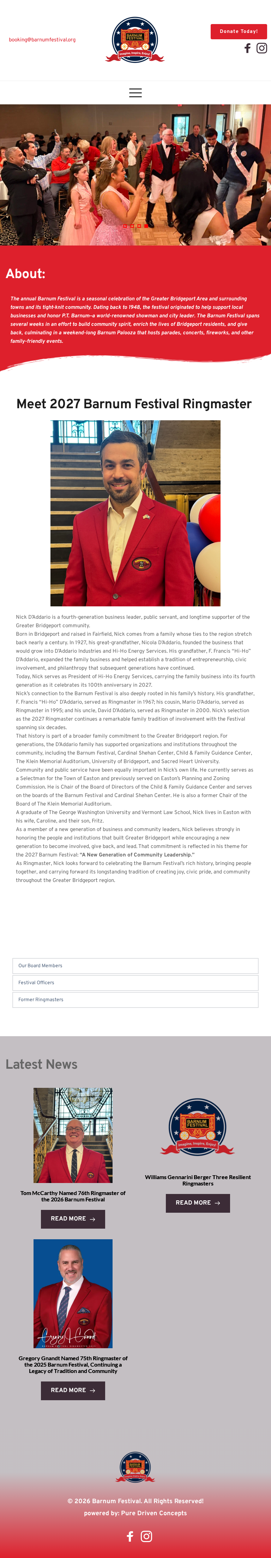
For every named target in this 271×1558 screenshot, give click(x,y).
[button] (135, 92)
